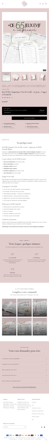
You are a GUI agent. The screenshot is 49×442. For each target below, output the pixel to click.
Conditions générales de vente (29, 439)
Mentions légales (38, 439)
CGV (33, 405)
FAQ (33, 419)
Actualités (34, 402)
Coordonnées (20, 439)
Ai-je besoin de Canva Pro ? (9, 375)
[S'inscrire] (24, 426)
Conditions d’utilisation (41, 437)
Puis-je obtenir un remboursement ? (11, 381)
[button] (2, 3)
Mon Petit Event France (10, 437)
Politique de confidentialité (37, 410)
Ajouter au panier (29, 118)
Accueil (4, 85)
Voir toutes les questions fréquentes (24, 387)
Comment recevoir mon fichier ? (10, 364)
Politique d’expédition (13, 439)
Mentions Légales (35, 416)
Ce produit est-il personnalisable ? (11, 358)
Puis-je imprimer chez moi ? (9, 370)
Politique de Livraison (36, 408)
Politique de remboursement (38, 413)
